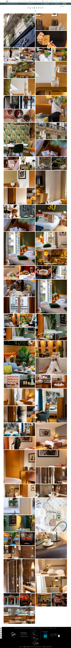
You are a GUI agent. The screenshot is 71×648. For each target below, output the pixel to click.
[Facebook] (44, 633)
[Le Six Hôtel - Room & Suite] (43, 163)
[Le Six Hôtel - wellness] (51, 366)
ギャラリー (46, 1)
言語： (62, 6)
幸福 (36, 1)
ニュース (56, 1)
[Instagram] (46, 633)
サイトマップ (35, 630)
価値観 (43, 1)
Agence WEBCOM (48, 646)
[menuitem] (1, 627)
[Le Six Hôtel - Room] (59, 381)
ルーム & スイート (25, 1)
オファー (39, 1)
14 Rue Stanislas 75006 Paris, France (12, 3)
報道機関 (34, 637)
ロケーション (52, 1)
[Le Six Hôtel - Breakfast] (51, 257)
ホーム (20, 1)
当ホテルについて (31, 1)
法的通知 (34, 634)
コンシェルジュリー (62, 1)
